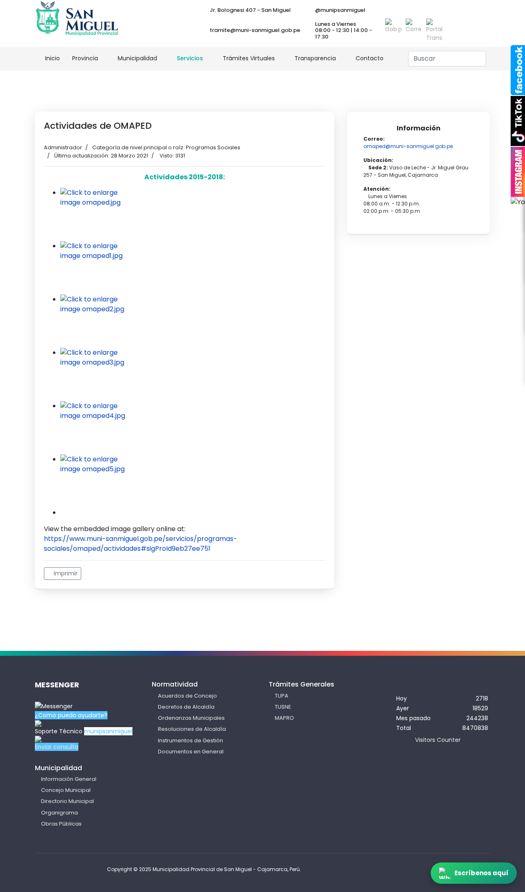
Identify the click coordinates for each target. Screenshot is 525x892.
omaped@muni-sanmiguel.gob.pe (408, 146)
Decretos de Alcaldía (186, 707)
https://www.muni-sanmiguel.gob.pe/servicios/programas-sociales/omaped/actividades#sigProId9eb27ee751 (140, 543)
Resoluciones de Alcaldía (192, 729)
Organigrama (59, 813)
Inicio (51, 58)
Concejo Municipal (66, 790)
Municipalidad (137, 58)
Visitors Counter (438, 740)
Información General (68, 779)
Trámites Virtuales (249, 58)
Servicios (190, 58)
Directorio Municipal (67, 801)
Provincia (85, 58)
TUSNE (283, 707)
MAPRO (284, 718)
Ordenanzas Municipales (191, 718)
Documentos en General (191, 751)
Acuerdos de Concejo (187, 696)
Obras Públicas (61, 824)
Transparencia (315, 58)
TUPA (281, 696)
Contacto (369, 58)
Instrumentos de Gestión (190, 740)
